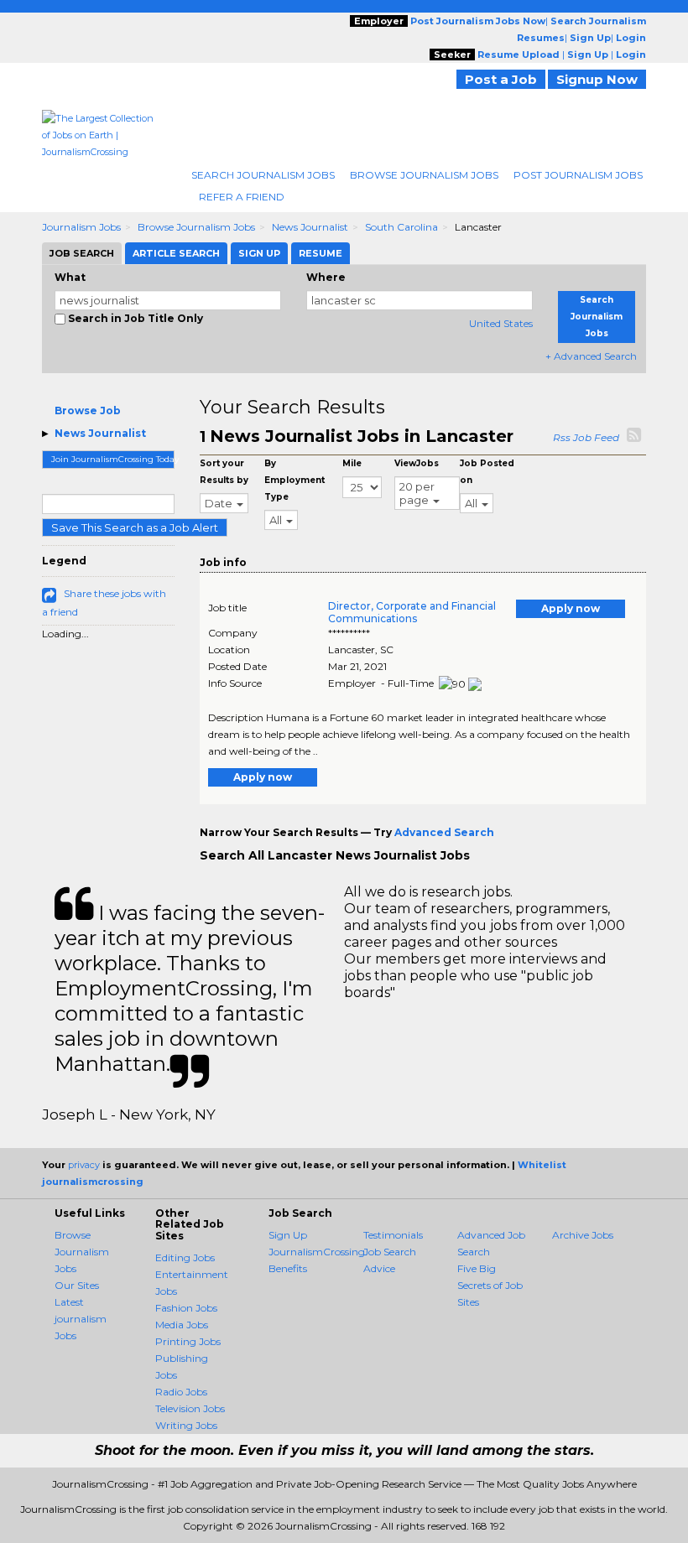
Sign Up (287, 1235)
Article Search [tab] (176, 253)
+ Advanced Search (591, 356)
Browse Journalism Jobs (424, 175)
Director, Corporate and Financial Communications (412, 612)
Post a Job (501, 79)
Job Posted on (487, 472)
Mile (352, 463)
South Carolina (401, 227)
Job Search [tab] (82, 253)
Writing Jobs (186, 1425)
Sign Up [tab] (259, 253)
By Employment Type (294, 480)
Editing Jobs (185, 1257)
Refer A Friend (241, 196)
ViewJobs (416, 463)
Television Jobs (190, 1408)
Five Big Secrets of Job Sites (490, 1285)
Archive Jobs (582, 1235)
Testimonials (393, 1235)
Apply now (570, 608)
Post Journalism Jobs (578, 175)
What (70, 277)
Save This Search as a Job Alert (134, 527)
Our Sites (77, 1285)
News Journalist (310, 227)
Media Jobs (181, 1324)
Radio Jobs (181, 1391)
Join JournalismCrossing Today (113, 459)
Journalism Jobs (81, 227)
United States (501, 323)
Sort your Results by (224, 472)
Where (326, 277)
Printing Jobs (188, 1341)
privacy (84, 1165)
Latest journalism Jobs (81, 1319)
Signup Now (597, 79)
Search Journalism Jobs (263, 175)
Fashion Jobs (186, 1307)
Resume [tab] (320, 253)
